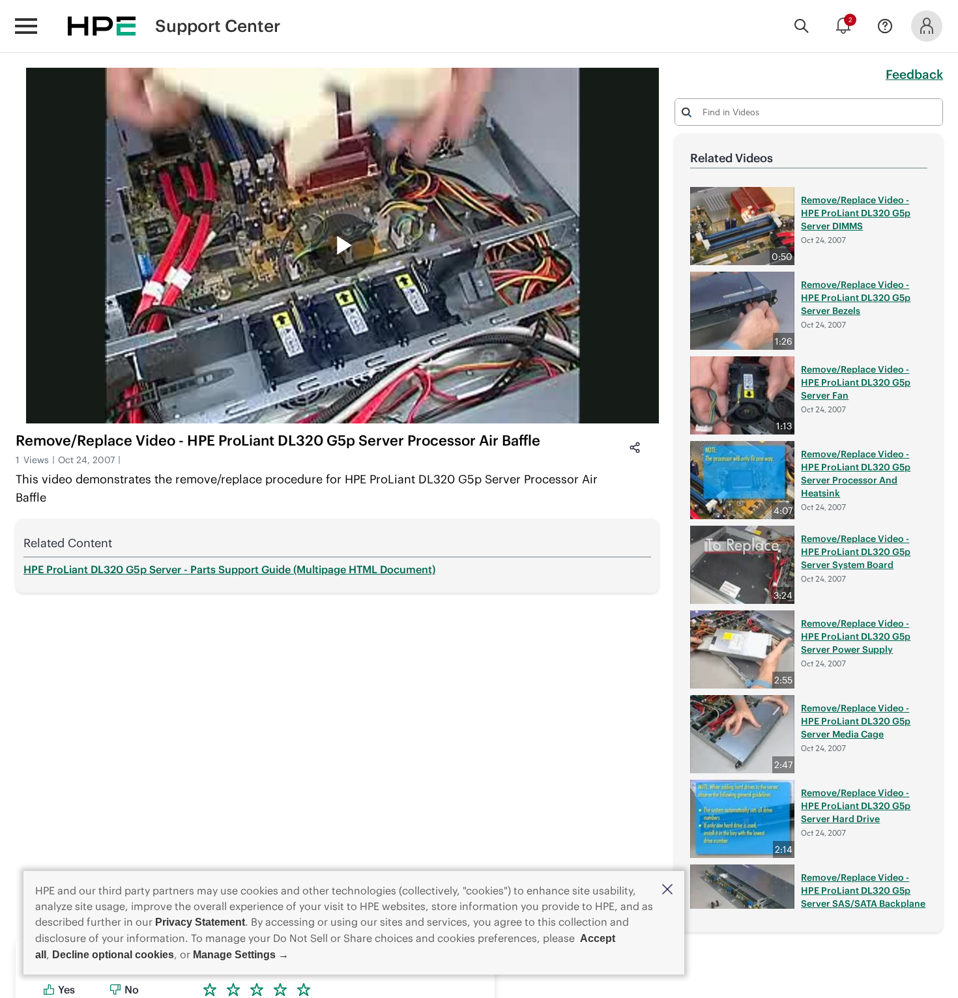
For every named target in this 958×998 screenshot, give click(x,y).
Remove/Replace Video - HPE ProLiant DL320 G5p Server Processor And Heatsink (855, 473)
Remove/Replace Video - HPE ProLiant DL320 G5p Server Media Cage (855, 721)
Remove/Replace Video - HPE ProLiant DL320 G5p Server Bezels (855, 298)
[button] (667, 890)
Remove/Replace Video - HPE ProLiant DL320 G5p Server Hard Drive (855, 806)
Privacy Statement (200, 922)
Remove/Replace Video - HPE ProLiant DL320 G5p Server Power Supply (855, 636)
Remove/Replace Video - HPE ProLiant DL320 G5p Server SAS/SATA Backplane (863, 890)
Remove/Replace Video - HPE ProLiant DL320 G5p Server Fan (855, 382)
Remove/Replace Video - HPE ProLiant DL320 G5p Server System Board (855, 552)
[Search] (801, 26)
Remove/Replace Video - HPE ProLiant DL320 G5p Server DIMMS (855, 213)
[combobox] (808, 111)
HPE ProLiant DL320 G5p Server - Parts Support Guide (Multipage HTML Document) (229, 569)
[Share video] (634, 447)
